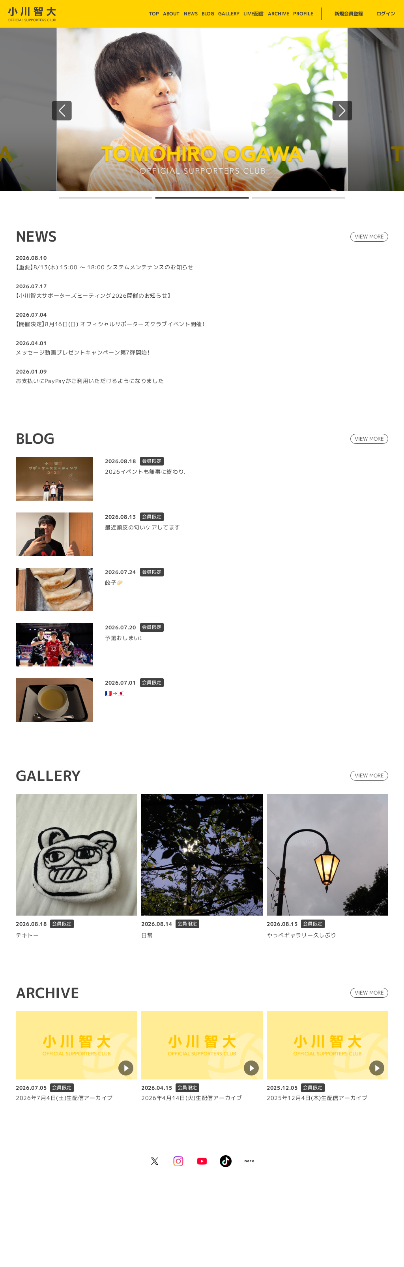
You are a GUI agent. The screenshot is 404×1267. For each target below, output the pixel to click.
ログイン (385, 13)
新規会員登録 (349, 13)
